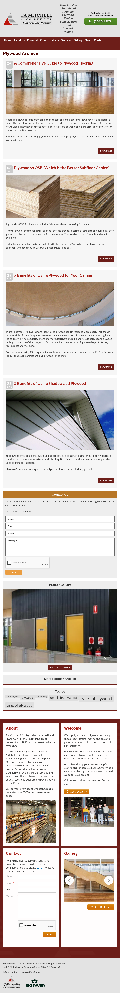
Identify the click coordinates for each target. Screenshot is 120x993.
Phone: (9, 889)
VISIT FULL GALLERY (60, 667)
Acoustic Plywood (12, 697)
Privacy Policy (10, 972)
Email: (10, 883)
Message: (12, 896)
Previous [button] (105, 657)
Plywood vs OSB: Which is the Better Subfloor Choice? (62, 167)
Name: (10, 876)
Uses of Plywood (20, 705)
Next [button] (110, 657)
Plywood (27, 697)
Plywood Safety (42, 697)
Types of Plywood (96, 698)
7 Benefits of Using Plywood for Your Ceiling (53, 275)
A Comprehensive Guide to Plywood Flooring (53, 63)
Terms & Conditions (30, 972)
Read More (106, 151)
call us (40, 867)
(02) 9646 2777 (102, 21)
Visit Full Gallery (100, 906)
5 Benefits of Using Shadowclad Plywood (50, 383)
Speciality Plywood (63, 698)
